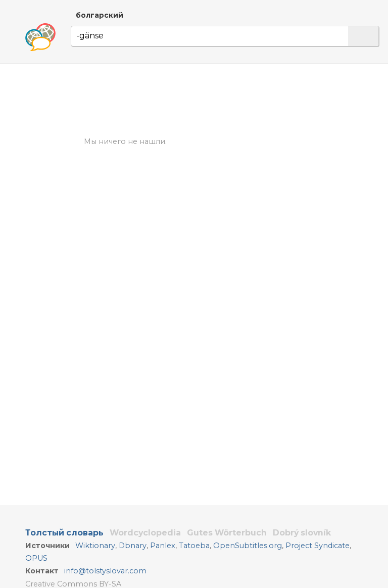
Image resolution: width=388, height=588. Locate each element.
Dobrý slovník (302, 532)
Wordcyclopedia (145, 532)
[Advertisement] (225, 100)
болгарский (99, 15)
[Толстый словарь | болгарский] (40, 37)
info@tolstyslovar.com (105, 570)
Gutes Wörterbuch (227, 532)
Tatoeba (194, 545)
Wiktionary (95, 545)
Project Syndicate (317, 545)
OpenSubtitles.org (247, 545)
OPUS (36, 558)
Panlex (162, 545)
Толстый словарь (64, 532)
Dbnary (133, 545)
